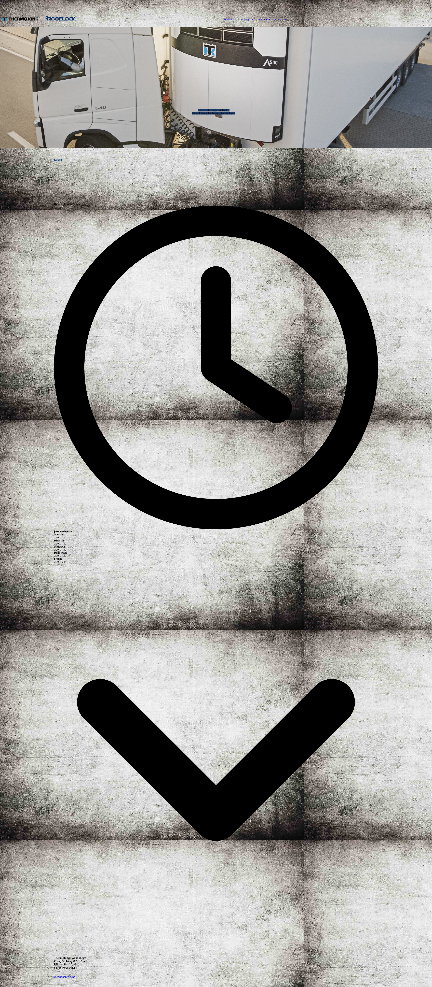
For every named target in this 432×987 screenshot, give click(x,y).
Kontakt (279, 19)
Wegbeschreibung (64, 977)
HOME (228, 19)
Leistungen (245, 19)
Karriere (263, 19)
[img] (39, 13)
